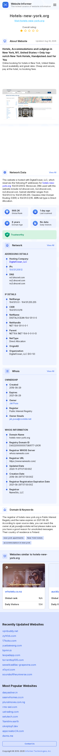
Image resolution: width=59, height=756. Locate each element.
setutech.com (10, 716)
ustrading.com (10, 711)
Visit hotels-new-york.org (29, 20)
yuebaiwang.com (12, 645)
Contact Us (29, 744)
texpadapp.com (11, 655)
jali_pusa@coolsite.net (20, 419)
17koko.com (9, 640)
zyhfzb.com (9, 635)
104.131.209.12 (16, 269)
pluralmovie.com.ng (13, 702)
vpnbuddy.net (10, 631)
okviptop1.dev (10, 726)
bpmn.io (7, 650)
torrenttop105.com (13, 659)
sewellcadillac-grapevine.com (19, 664)
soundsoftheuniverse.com (17, 674)
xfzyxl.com (8, 669)
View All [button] (52, 172)
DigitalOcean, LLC (18, 261)
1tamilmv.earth (10, 721)
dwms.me (7, 735)
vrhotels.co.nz (13, 591)
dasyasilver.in (10, 692)
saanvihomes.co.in (12, 697)
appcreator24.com (13, 731)
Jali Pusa (13, 403)
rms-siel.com (9, 706)
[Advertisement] (29, 79)
